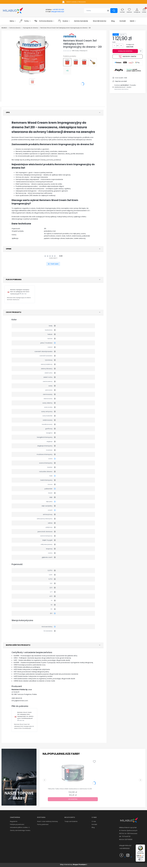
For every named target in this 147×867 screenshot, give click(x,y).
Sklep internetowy (73, 865)
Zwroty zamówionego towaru (20, 830)
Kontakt (94, 824)
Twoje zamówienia (70, 821)
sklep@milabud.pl (125, 845)
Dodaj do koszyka (125, 51)
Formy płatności (42, 824)
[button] (114, 10)
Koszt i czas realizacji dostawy (47, 821)
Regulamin (13, 821)
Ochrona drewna (14, 28)
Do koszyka (72, 799)
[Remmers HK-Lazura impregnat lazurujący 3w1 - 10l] (84, 62)
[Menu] (144, 846)
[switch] (140, 859)
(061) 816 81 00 (17, 698)
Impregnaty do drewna (30, 28)
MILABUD (4, 28)
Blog (93, 827)
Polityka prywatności (17, 824)
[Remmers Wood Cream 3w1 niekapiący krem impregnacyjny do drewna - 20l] (67, 62)
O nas (94, 821)
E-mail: (55, 12)
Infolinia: (55, 10)
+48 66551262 (124, 848)
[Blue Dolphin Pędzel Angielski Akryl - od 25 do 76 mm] (92, 62)
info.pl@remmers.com (20, 701)
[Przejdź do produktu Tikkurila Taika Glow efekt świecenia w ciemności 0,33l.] (73, 773)
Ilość (114, 42)
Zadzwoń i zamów (129, 57)
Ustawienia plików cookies (19, 827)
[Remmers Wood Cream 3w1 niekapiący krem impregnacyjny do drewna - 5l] (75, 62)
